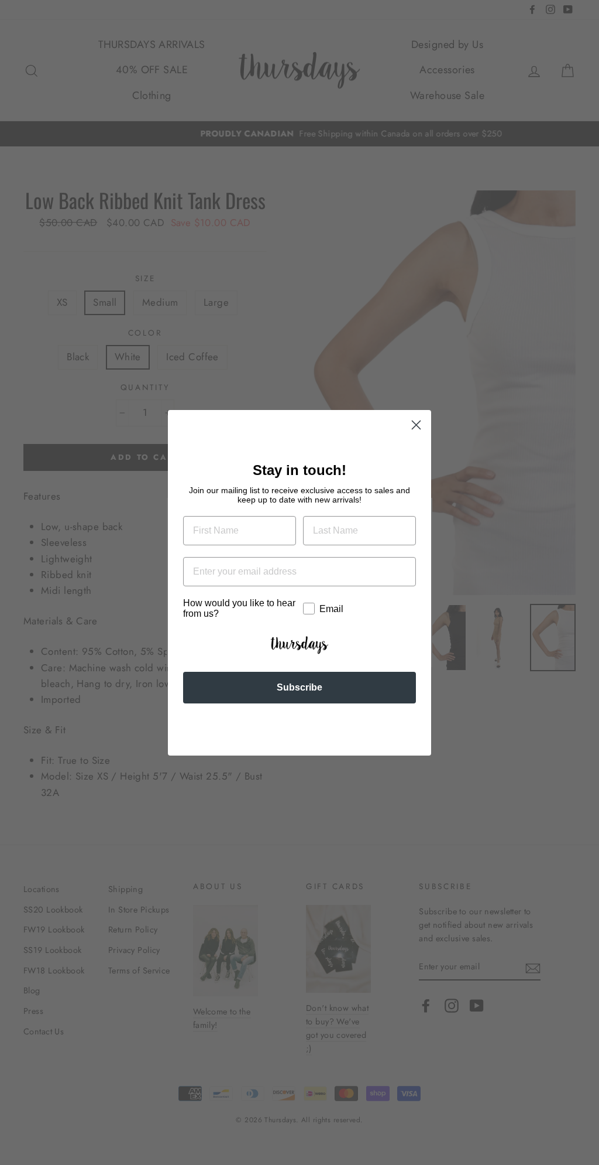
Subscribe (299, 687)
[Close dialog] (416, 425)
